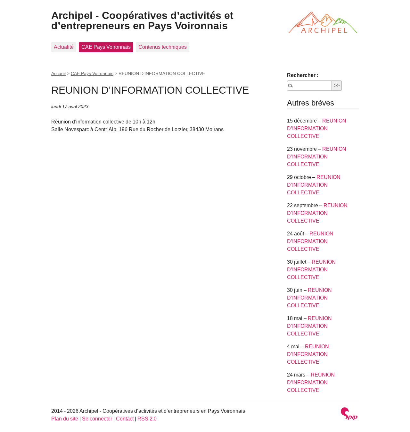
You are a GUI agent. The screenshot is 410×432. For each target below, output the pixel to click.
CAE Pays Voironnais (106, 47)
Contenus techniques (162, 47)
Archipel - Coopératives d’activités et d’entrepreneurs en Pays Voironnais (142, 20)
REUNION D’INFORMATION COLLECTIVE (316, 128)
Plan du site (64, 418)
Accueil (58, 73)
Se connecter (97, 418)
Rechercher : (302, 75)
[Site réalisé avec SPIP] (349, 414)
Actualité (64, 47)
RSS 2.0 (147, 418)
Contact (125, 418)
